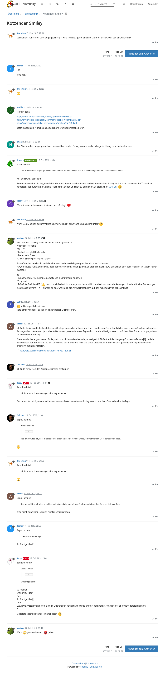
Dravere (20, 160)
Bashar (20, 66)
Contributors (96, 666)
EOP (18, 302)
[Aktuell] (49, 4)
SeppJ (19, 383)
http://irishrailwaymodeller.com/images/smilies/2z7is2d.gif (47, 123)
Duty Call (113, 186)
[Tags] (57, 4)
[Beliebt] (65, 4)
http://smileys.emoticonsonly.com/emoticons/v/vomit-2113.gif (49, 120)
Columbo (21, 365)
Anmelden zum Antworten (141, 53)
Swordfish (21, 33)
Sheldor (20, 107)
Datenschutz (78, 663)
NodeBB (84, 666)
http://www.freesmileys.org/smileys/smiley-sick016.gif (45, 116)
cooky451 (21, 201)
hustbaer (21, 238)
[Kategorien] (42, 4)
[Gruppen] (73, 4)
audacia (20, 324)
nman (19, 142)
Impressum (92, 663)
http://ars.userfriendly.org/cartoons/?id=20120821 (45, 350)
